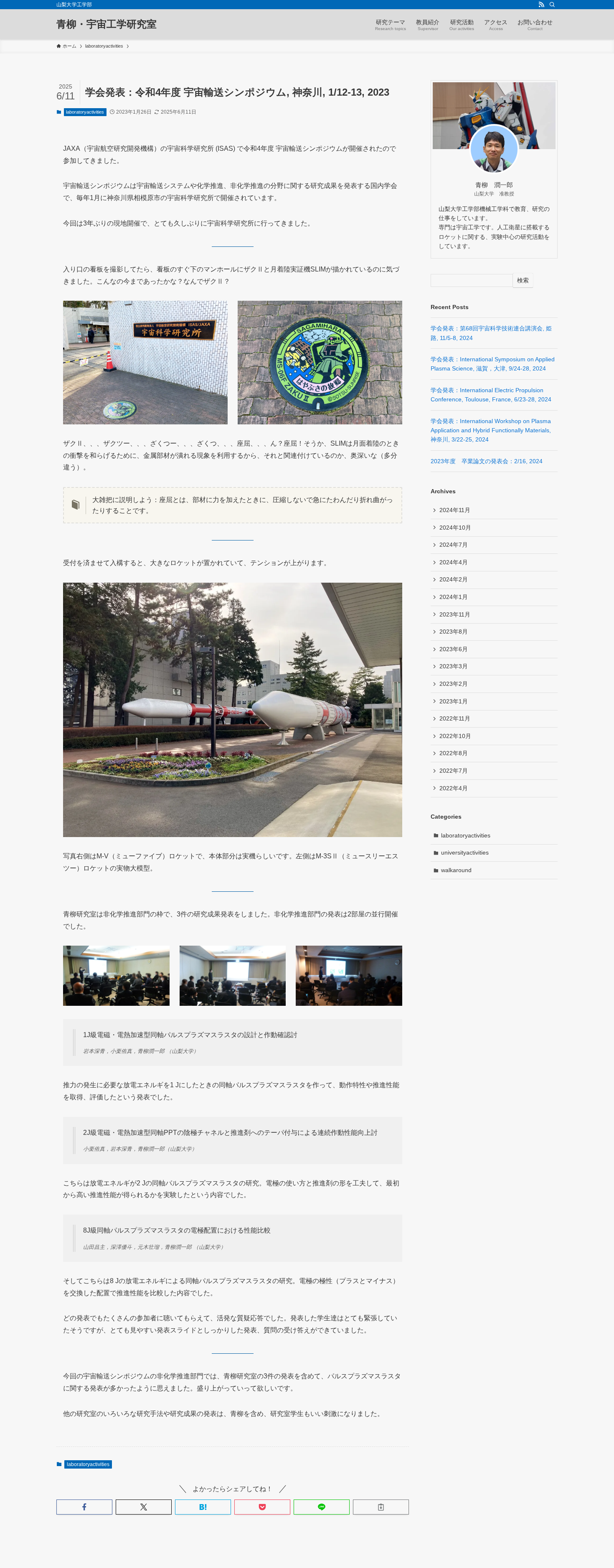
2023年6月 (453, 649)
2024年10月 (455, 527)
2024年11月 (454, 510)
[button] (84, 1507)
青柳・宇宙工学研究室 (106, 24)
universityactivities (465, 852)
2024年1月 (453, 597)
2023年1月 (453, 701)
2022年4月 (453, 788)
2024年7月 (453, 544)
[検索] (552, 4)
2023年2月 (453, 683)
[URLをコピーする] (381, 1507)
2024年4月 (453, 562)
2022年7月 (453, 770)
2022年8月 (453, 753)
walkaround (456, 870)
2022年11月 (454, 718)
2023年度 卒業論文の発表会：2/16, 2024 (487, 461)
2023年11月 (454, 614)
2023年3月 (453, 666)
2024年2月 (453, 579)
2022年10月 (455, 736)
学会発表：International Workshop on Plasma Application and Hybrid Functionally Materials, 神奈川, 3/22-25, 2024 (491, 430)
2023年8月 (453, 631)
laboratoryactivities (85, 111)
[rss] (541, 4)
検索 (523, 280)
